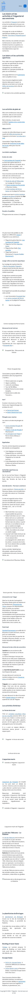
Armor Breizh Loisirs (11, 968)
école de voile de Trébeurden (15, 181)
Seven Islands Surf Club (14, 412)
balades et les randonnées (16, 122)
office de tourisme (15, 134)
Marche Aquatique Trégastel (12, 266)
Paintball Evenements (9, 630)
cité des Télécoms (9, 838)
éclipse (5, 947)
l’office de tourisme (8, 86)
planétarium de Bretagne (14, 917)
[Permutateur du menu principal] (25, 6)
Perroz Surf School (13, 410)
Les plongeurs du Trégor (12, 434)
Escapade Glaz (20, 296)
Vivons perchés (19, 489)
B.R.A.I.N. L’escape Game (13, 962)
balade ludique (10, 697)
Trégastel (14, 22)
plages (18, 235)
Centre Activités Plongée (13, 426)
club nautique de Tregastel (12, 160)
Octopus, (13, 430)
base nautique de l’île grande (16, 185)
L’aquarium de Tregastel (10, 782)
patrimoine (21, 75)
